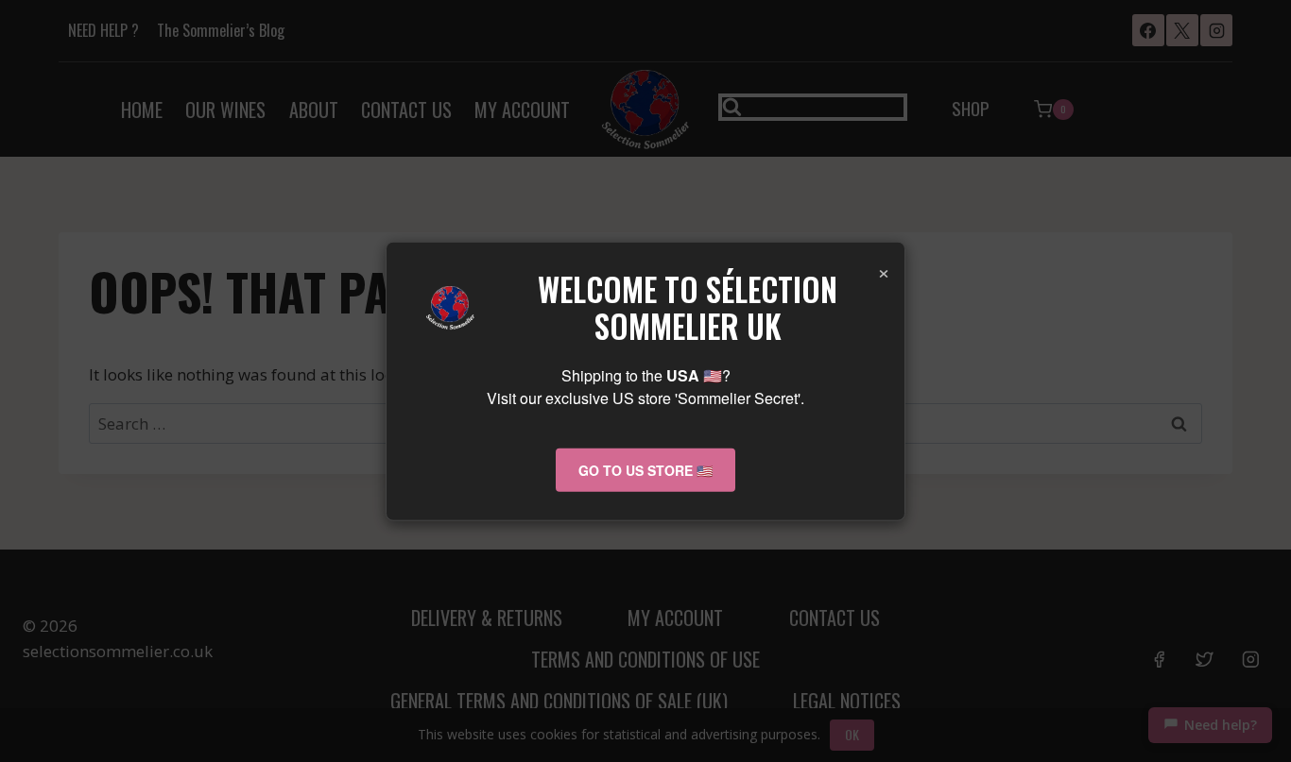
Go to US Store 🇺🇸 (645, 469)
